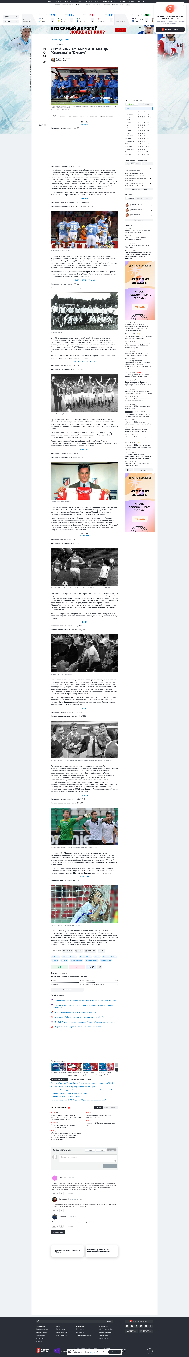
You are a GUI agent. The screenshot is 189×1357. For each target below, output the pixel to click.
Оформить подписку (61, 1335)
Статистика (106, 5)
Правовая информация (105, 1332)
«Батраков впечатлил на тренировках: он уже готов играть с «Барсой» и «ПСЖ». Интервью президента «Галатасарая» (66, 1136)
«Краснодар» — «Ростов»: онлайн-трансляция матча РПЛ (137, 231)
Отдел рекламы (40, 1335)
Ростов (129, 143)
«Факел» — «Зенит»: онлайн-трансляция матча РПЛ (135, 239)
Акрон (129, 152)
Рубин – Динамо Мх (137, 186)
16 (137, 396)
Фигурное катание (91, 1)
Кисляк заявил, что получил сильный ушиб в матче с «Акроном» (138, 337)
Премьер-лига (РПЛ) (68, 5)
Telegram (69, 950)
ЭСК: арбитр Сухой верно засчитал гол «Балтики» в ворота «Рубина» (137, 415)
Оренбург (130, 135)
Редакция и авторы (42, 1329)
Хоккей (58, 1)
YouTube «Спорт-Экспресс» (140, 1321)
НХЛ (90, 1113)
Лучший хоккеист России (83, 1335)
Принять (115, 1352)
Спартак (129, 117)
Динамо (129, 130)
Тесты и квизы (80, 1329)
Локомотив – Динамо (138, 175)
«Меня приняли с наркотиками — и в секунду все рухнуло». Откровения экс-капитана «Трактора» (66, 1117)
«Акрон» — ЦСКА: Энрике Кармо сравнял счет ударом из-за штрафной (138, 392)
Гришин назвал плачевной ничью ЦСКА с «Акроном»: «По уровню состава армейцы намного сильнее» (138, 255)
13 (88, 1113)
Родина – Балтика (137, 180)
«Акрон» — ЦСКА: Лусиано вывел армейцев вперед (137, 465)
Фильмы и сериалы (108, 1)
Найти (109, 1321)
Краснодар (130, 114)
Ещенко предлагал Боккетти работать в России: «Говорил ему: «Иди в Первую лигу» (138, 384)
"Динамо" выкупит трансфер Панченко (65, 1096)
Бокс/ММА (68, 1)
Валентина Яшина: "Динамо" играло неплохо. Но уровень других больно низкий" (81, 1090)
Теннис (78, 1)
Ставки (131, 1)
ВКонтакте (91, 950)
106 (53, 1123)
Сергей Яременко (63, 59)
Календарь (96, 5)
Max (102, 950)
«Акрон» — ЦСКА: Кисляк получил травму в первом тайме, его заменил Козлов (138, 447)
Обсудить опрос (67, 990)
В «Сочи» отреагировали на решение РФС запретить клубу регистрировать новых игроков (138, 456)
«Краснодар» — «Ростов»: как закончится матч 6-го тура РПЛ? (136, 430)
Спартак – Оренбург (137, 183)
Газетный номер (60, 1329)
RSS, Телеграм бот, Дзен (106, 1329)
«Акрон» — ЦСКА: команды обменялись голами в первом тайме (138, 423)
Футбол (49, 1)
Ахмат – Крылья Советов (139, 178)
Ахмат (129, 138)
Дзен (80, 950)
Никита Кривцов (135, 214)
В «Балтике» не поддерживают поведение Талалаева (63, 1126)
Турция (56, 1131)
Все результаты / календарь (139, 189)
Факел (129, 154)
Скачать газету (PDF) (62, 1332)
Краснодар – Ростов (137, 173)
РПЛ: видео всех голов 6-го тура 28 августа (137, 246)
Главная (54, 40)
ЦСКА (128, 119)
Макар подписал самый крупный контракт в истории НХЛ (99, 1116)
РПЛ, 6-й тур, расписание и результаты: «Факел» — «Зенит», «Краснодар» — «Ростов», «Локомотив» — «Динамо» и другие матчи (138, 364)
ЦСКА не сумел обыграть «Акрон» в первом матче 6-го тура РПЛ (137, 376)
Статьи (80, 5)
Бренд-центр (40, 1338)
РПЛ (67, 40)
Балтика (129, 127)
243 (138, 372)
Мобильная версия (104, 1338)
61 (53, 1131)
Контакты (39, 1341)
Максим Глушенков (136, 204)
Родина (129, 146)
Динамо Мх (130, 125)
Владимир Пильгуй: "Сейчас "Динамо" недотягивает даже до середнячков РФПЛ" (82, 1083)
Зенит (129, 122)
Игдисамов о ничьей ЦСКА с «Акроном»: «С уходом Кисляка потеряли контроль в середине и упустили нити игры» (136, 327)
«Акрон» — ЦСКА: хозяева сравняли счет (138, 438)
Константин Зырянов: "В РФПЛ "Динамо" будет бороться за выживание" (78, 1100)
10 (137, 334)
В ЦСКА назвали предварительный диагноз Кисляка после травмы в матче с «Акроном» (137, 346)
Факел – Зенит (136, 170)
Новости (115, 5)
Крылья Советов (131, 141)
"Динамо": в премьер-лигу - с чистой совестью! (69, 1093)
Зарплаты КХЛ (80, 1332)
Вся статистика (138, 220)
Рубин (129, 133)
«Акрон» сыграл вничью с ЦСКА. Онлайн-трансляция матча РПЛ (136, 354)
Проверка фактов (41, 1332)
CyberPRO (122, 1)
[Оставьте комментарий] (88, 1157)
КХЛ (56, 1113)
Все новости (143, 470)
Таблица (87, 5)
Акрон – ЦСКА (136, 168)
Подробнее (94, 1353)
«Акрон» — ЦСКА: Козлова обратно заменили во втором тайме (138, 400)
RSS (130, 470)
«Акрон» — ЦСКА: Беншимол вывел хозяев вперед (138, 407)
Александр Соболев (136, 209)
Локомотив (130, 149)
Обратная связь (103, 1335)
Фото (122, 5)
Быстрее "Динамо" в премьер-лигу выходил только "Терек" (73, 1086)
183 (53, 1113)
